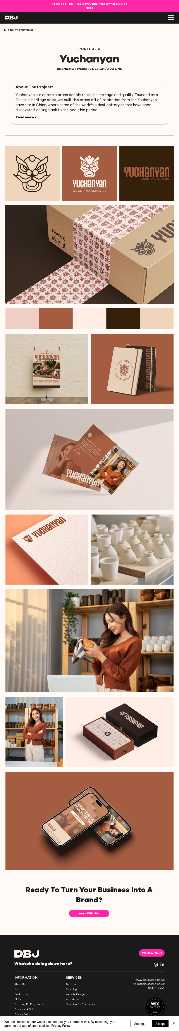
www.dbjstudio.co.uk (150, 980)
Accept (160, 1023)
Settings (139, 1023)
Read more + (25, 117)
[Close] (173, 1024)
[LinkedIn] (162, 964)
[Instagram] (155, 964)
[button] (38, 1009)
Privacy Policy (60, 1025)
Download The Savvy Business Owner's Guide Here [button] (89, 6)
